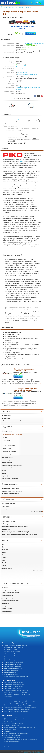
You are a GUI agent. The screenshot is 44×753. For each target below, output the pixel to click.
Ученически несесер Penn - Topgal (13, 723)
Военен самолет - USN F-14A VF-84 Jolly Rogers (16, 711)
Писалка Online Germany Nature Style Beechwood (17, 745)
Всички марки (37, 571)
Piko (17, 67)
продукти (10, 655)
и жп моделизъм (12, 664)
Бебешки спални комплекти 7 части (13, 421)
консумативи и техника (12, 651)
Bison (3, 547)
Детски (8, 659)
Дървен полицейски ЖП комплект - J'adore (15, 718)
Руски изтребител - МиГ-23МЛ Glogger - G (15, 704)
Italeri (3, 560)
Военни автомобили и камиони (12, 468)
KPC (3, 544)
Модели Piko (6, 529)
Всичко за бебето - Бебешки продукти (14, 660)
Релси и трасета (7, 448)
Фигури (4, 470)
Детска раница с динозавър (11, 598)
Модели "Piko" (6, 416)
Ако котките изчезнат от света (12, 735)
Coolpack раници (7, 611)
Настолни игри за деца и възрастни (13, 647)
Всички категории (36, 511)
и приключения (11, 670)
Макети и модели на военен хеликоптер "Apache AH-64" (20, 534)
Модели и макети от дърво (10, 488)
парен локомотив (23, 119)
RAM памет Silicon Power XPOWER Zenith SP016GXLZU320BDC (20, 739)
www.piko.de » (20, 69)
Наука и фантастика (8, 476)
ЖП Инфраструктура (9, 445)
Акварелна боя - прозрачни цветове (14, 684)
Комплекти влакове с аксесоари (21, 7)
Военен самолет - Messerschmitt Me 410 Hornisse (17, 694)
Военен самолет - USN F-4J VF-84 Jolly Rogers (16, 692)
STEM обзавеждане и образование (13, 662)
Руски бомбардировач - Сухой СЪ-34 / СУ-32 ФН (17, 690)
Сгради (4, 473)
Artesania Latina (7, 568)
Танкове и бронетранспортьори (12, 465)
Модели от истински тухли (10, 494)
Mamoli (4, 563)
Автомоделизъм (7, 462)
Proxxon (4, 552)
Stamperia (5, 550)
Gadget (4, 557)
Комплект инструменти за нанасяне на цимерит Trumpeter (20, 707)
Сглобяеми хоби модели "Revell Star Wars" (15, 526)
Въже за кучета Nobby (10, 729)
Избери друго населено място (34, 43)
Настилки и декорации (9, 454)
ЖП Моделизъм (22, 72)
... (9, 7)
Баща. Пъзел (7, 731)
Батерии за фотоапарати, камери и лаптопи (16, 676)
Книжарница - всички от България (15, 645)
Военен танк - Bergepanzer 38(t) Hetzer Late (15, 698)
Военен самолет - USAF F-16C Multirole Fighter (16, 700)
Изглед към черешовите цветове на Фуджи (16, 733)
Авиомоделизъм (7, 457)
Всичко (12, 666)
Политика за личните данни (37, 752)
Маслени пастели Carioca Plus (12, 720)
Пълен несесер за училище (10, 600)
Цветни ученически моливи (11, 593)
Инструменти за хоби (9, 521)
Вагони (5, 437)
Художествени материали (11, 653)
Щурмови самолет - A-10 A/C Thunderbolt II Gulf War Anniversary (21, 705)
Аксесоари (5, 509)
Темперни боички (7, 595)
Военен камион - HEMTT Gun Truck (13, 682)
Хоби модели (6, 418)
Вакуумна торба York (9, 743)
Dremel (4, 565)
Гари (4, 443)
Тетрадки (5, 587)
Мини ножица (8, 696)
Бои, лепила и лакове (8, 504)
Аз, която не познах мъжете (11, 725)
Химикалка (5, 603)
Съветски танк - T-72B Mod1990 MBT (14, 686)
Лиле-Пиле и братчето (10, 722)
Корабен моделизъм (8, 460)
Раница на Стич (7, 608)
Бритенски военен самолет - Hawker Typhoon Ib (17, 709)
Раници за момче (7, 606)
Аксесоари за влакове (9, 451)
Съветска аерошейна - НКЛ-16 (12, 688)
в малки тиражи (13, 668)
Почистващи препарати (10, 649)
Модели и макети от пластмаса (12, 491)
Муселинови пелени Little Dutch (12, 737)
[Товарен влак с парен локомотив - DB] (22, 22)
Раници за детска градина (10, 590)
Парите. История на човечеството (13, 747)
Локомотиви (6, 440)
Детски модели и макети (10, 478)
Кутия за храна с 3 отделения (12, 741)
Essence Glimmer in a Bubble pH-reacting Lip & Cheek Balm (19, 727)
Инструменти (6, 506)
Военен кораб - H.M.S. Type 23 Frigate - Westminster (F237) (20, 702)
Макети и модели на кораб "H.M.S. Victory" (15, 532)
